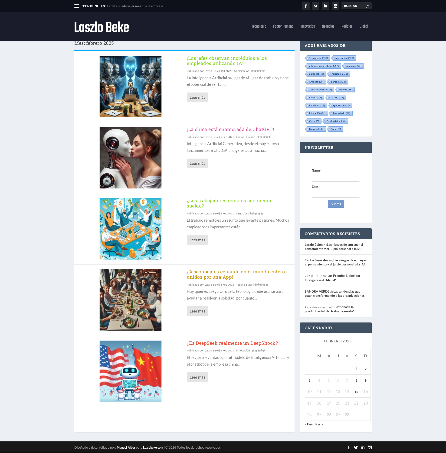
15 (356, 392)
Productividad (336, 121)
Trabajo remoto (320, 89)
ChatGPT (336, 97)
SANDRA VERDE (317, 291)
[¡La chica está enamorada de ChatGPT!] (130, 157)
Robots (315, 97)
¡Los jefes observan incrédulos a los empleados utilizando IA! (227, 60)
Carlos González (316, 260)
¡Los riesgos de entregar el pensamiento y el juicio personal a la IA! (334, 246)
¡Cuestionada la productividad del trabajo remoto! (329, 309)
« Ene (308, 424)
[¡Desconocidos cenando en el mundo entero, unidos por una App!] (130, 300)
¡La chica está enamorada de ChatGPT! (230, 129)
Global (364, 27)
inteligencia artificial (324, 65)
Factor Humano (283, 27)
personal (316, 73)
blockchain (341, 113)
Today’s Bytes (244, 284)
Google (345, 89)
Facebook (317, 105)
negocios (353, 65)
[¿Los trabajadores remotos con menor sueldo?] (130, 229)
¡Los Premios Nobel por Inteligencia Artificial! (333, 278)
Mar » (319, 424)
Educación (317, 113)
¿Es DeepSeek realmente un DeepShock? (232, 343)
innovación (344, 58)
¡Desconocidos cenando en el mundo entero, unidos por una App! (236, 274)
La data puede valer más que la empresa (135, 6)
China (314, 121)
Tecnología (259, 27)
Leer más (197, 97)
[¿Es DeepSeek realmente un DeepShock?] (130, 371)
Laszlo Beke (211, 71)
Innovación (307, 27)
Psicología (339, 73)
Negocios (328, 27)
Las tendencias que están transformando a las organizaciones (334, 293)
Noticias (347, 27)
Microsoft (316, 129)
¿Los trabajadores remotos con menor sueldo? (229, 203)
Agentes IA (341, 105)
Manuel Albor (126, 447)
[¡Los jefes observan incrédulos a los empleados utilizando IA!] (130, 86)
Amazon (316, 81)
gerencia (338, 81)
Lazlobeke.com (153, 447)
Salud (336, 129)
